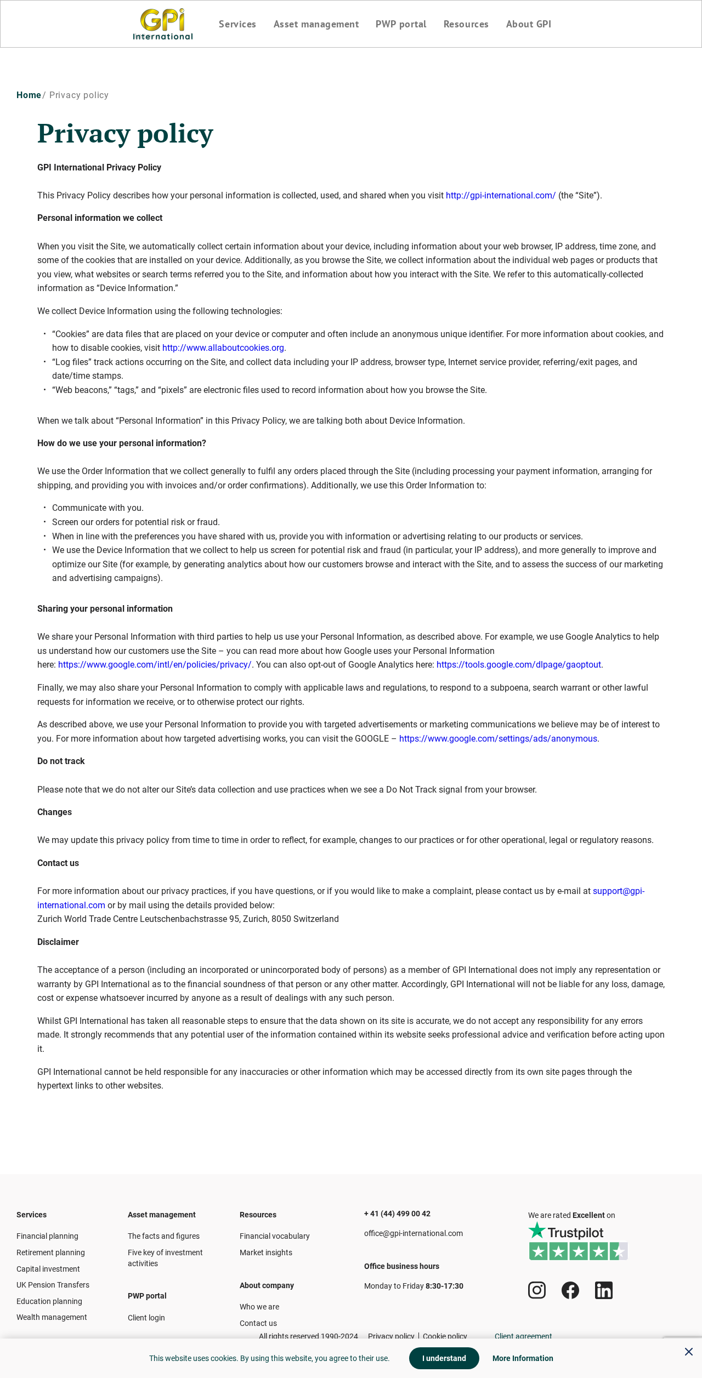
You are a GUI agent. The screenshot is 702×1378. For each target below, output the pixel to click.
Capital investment (48, 1269)
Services (237, 24)
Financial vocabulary (275, 1236)
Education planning (49, 1301)
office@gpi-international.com (413, 1233)
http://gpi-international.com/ (501, 195)
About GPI (529, 24)
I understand (444, 1358)
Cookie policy (445, 1336)
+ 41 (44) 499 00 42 (397, 1213)
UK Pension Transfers (52, 1284)
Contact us (258, 1323)
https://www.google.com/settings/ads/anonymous (498, 738)
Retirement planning (50, 1252)
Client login (146, 1317)
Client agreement (523, 1336)
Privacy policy (391, 1336)
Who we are (259, 1306)
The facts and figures (164, 1236)
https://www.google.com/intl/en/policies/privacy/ (155, 664)
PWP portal (401, 24)
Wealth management (51, 1317)
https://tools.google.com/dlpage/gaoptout (519, 664)
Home (29, 95)
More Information (522, 1358)
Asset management (316, 24)
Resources (466, 24)
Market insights (266, 1252)
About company (267, 1285)
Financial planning (47, 1236)
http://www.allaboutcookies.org (223, 348)
